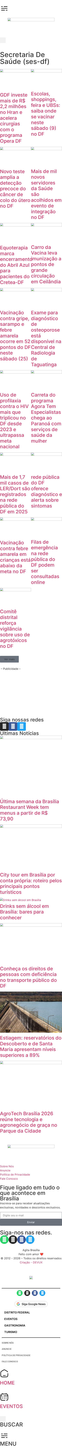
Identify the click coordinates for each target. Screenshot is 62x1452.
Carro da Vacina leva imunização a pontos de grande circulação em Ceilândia (46, 264)
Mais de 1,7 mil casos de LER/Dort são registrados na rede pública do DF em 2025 (15, 494)
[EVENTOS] (4, 1397)
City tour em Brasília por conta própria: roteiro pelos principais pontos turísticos (31, 883)
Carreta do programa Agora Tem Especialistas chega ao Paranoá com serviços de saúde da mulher (46, 418)
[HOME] (4, 1373)
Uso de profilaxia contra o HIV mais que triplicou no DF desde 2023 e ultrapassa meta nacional (14, 420)
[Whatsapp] (4, 1239)
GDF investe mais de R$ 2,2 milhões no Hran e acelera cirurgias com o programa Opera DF (13, 118)
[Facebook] (13, 726)
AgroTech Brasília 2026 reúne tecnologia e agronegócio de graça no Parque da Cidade (28, 1122)
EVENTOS (11, 1406)
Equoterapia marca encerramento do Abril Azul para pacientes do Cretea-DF (16, 265)
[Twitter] (21, 726)
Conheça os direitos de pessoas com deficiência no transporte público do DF (28, 977)
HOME (7, 1383)
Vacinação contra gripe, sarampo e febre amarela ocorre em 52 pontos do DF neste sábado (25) (15, 336)
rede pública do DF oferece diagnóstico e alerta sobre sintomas (46, 491)
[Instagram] (4, 726)
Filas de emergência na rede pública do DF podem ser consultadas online (45, 562)
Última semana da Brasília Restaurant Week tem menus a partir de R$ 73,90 (29, 810)
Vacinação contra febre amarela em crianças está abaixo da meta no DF (15, 557)
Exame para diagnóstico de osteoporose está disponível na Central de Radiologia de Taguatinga (46, 338)
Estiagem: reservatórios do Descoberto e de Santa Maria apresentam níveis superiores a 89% (30, 1046)
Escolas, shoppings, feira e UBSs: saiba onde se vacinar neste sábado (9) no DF (45, 114)
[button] (3, 40)
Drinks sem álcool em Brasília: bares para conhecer (24, 911)
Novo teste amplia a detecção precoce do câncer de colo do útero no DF (15, 189)
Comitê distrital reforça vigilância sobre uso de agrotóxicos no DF (15, 629)
